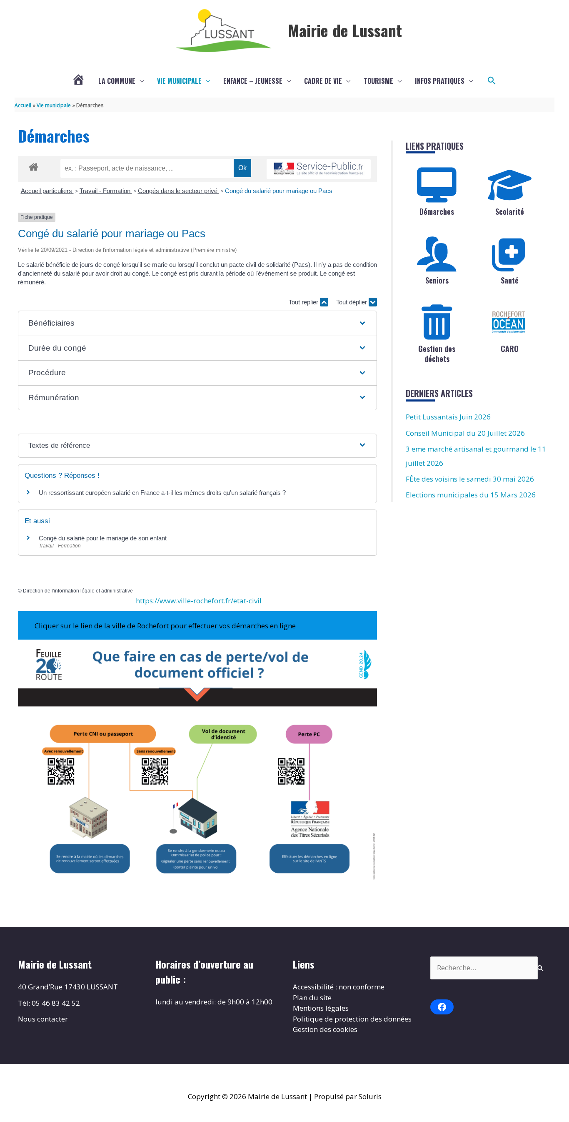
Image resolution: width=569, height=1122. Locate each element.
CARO (510, 348)
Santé (510, 280)
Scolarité (509, 211)
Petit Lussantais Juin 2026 (448, 417)
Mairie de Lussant (345, 30)
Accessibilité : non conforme (338, 986)
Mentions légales (321, 1008)
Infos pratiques (439, 81)
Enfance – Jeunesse (252, 81)
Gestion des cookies (325, 1029)
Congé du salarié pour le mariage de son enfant (103, 538)
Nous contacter (43, 1019)
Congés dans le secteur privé (178, 190)
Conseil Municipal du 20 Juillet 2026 (465, 433)
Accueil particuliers (47, 190)
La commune (116, 81)
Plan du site (312, 997)
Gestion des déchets (436, 353)
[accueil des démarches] (33, 165)
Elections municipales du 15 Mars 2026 (471, 495)
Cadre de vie (323, 81)
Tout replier (304, 302)
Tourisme (378, 81)
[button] (492, 80)
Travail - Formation (106, 190)
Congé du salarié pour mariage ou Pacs (278, 190)
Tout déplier (352, 302)
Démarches (436, 211)
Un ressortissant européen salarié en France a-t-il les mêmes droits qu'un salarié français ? (162, 492)
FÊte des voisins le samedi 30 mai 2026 (470, 479)
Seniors (437, 280)
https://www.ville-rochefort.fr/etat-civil (199, 600)
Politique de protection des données (352, 1019)
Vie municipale (179, 81)
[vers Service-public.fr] (319, 169)
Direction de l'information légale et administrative (78, 591)
